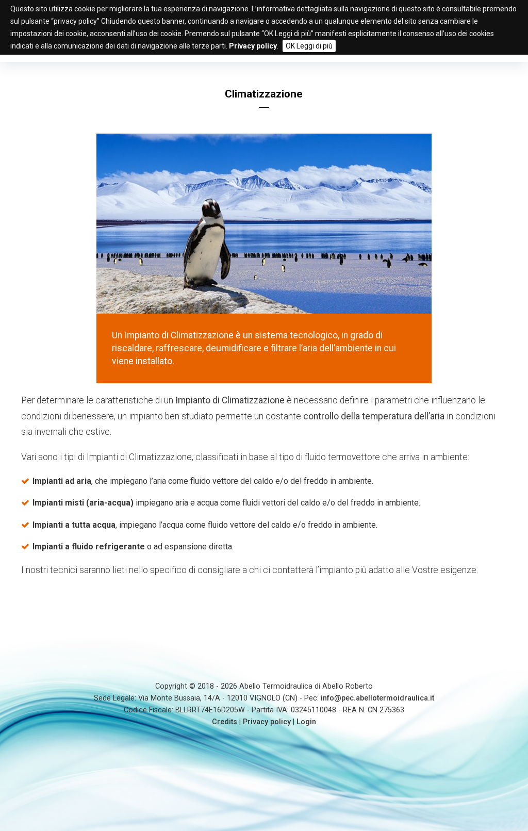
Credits (224, 722)
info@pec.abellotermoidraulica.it (377, 698)
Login (306, 722)
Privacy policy (267, 722)
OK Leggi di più (309, 46)
